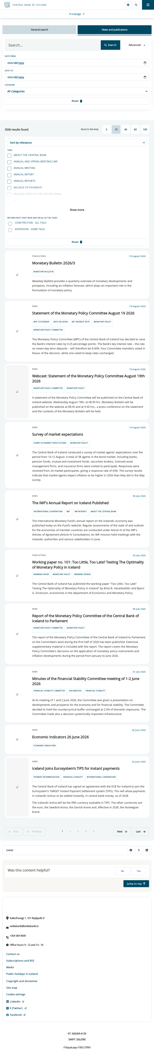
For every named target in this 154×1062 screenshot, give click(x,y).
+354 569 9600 (18, 935)
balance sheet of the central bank (37, 194)
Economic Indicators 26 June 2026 (60, 736)
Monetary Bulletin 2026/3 (53, 262)
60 (135, 129)
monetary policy (102, 321)
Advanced (135, 45)
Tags (9, 150)
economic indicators (45, 745)
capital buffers (24, 207)
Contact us (13, 954)
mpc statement (42, 321)
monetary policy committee (48, 330)
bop (16, 200)
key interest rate (81, 321)
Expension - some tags (30, 229)
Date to (9, 70)
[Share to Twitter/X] (139, 850)
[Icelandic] (128, 4)
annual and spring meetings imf (36, 161)
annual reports (24, 181)
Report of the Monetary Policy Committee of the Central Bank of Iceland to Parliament (85, 618)
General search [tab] (39, 29)
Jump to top (134, 883)
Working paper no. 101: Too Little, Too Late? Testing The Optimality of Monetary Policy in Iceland (88, 564)
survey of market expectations (50, 443)
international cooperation (48, 511)
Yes (139, 871)
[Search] (136, 4)
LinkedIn (15, 1001)
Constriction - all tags (30, 222)
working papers (82, 574)
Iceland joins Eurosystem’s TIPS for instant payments (76, 768)
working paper (41, 574)
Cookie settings (15, 994)
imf (68, 511)
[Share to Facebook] (130, 850)
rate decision (61, 321)
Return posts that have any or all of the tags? (32, 218)
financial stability (95, 690)
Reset (75, 101)
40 (125, 129)
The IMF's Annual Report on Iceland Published (70, 502)
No (122, 871)
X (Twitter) (16, 1008)
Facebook (16, 1014)
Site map (11, 987)
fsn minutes (75, 690)
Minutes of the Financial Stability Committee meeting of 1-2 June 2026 (85, 681)
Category (10, 85)
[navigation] (148, 5)
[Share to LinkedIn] (146, 850)
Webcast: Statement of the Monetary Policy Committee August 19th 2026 (88, 378)
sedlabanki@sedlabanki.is (24, 926)
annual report (24, 174)
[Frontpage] (38, 4)
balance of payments (28, 187)
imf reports (81, 511)
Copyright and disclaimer (22, 981)
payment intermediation (46, 777)
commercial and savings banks (35, 213)
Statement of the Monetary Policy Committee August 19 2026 (83, 312)
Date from (10, 56)
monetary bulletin (44, 271)
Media (10, 967)
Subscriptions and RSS (20, 960)
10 (116, 129)
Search (112, 45)
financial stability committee (49, 690)
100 (145, 129)
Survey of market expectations (57, 434)
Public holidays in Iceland (22, 974)
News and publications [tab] (115, 29)
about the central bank (30, 155)
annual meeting (24, 168)
